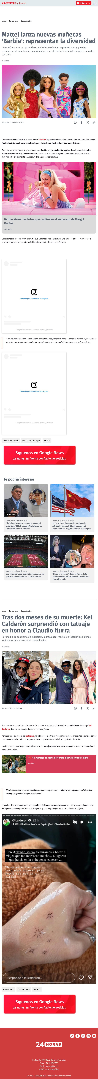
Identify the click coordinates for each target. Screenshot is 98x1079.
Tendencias (13, 21)
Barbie (47, 440)
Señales (83, 3)
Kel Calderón (8, 989)
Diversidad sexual (11, 440)
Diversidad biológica (31, 440)
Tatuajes (36, 989)
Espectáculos (26, 21)
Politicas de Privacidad (49, 1069)
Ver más (7, 229)
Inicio (4, 21)
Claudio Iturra (24, 989)
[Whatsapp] (75, 122)
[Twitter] (87, 122)
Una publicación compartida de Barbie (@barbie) (34, 330)
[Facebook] (81, 122)
